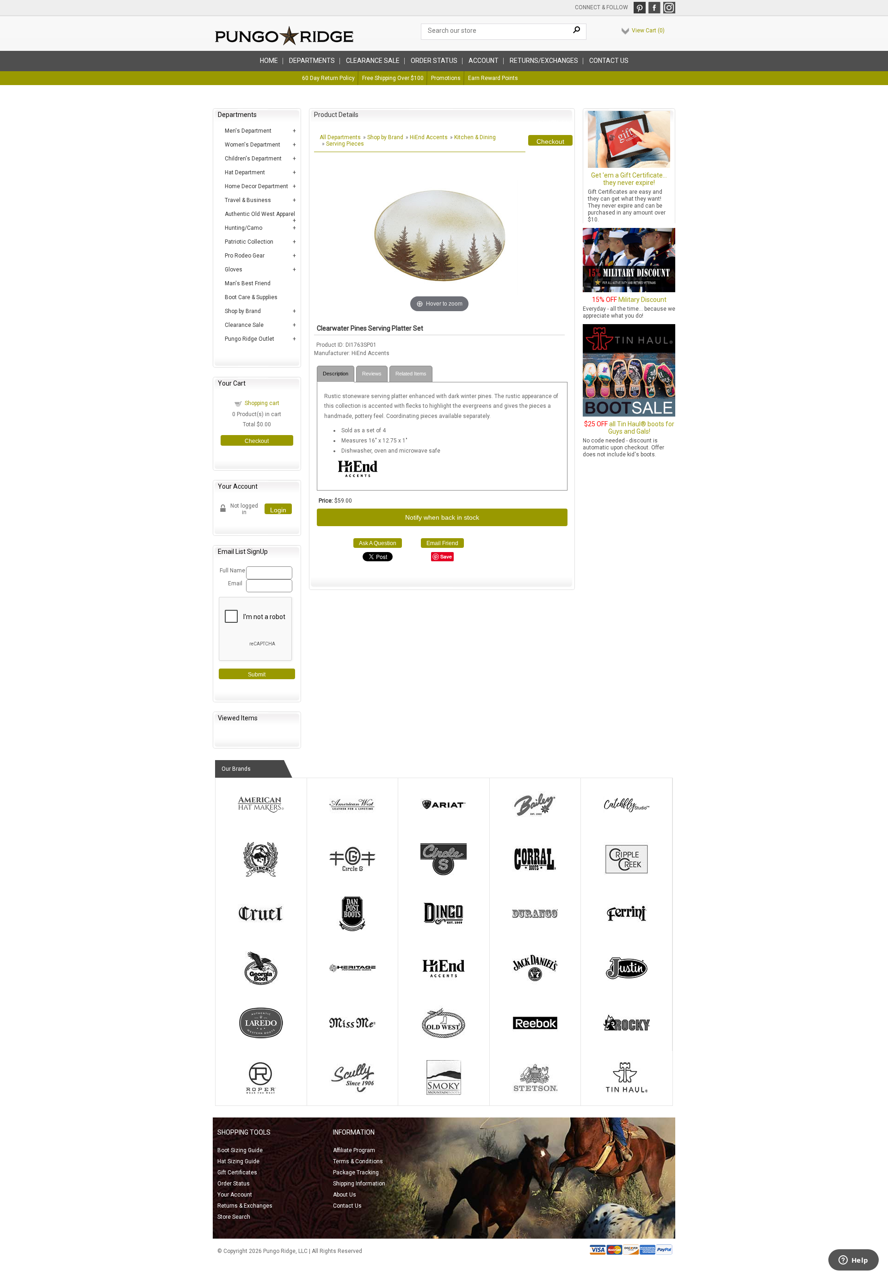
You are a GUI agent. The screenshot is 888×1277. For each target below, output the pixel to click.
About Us (344, 1194)
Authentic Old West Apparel (260, 214)
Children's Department (253, 158)
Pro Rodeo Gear (245, 255)
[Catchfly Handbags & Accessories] (627, 820)
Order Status (233, 1183)
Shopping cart (262, 403)
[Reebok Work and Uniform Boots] (535, 1038)
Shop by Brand (243, 311)
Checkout (257, 441)
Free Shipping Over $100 (393, 78)
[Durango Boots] (535, 929)
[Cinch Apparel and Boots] (261, 875)
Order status (434, 60)
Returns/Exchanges (544, 60)
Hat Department (245, 172)
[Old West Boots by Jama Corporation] (443, 1038)
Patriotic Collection (249, 242)
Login (278, 510)
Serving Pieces (345, 144)
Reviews (372, 373)
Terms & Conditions (358, 1161)
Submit (256, 674)
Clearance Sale (373, 60)
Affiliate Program (354, 1150)
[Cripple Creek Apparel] (627, 875)
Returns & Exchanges (244, 1206)
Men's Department (248, 131)
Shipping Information (359, 1183)
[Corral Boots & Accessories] (535, 875)
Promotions (446, 78)
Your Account (234, 1194)
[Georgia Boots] (261, 984)
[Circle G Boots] (352, 875)
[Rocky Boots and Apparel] (627, 1038)
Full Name (231, 570)
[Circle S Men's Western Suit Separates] (443, 875)
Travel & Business (248, 200)
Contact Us (609, 60)
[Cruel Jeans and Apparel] (261, 929)
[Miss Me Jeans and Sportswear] (352, 1038)
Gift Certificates (237, 1172)
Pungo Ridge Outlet (249, 339)
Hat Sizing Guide (238, 1161)
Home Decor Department (256, 186)
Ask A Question (377, 543)
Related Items (410, 373)
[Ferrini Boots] (627, 929)
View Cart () (648, 30)
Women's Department (252, 144)
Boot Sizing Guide (240, 1150)
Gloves (233, 269)
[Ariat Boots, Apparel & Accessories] (443, 820)
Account (484, 60)
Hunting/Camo (243, 228)
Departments (312, 60)
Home (269, 60)
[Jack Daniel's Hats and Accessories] (535, 984)
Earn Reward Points (493, 78)
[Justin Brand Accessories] (627, 984)
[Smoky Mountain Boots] (443, 1093)
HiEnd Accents (429, 137)
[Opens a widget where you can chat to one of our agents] (853, 1260)
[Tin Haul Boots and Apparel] (627, 1093)
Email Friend (442, 543)
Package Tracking (356, 1172)
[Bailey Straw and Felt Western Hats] (535, 820)
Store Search (233, 1217)
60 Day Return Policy (328, 78)
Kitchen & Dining (475, 137)
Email (235, 583)
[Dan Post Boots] (352, 929)
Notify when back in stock (442, 517)
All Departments (340, 137)
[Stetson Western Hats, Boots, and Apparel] (535, 1093)
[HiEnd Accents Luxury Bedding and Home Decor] (443, 984)
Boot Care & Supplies (251, 297)
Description (335, 373)
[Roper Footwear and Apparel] (261, 1093)
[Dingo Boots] (443, 929)
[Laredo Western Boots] (261, 1038)
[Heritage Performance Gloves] (352, 984)
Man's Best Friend (248, 283)
